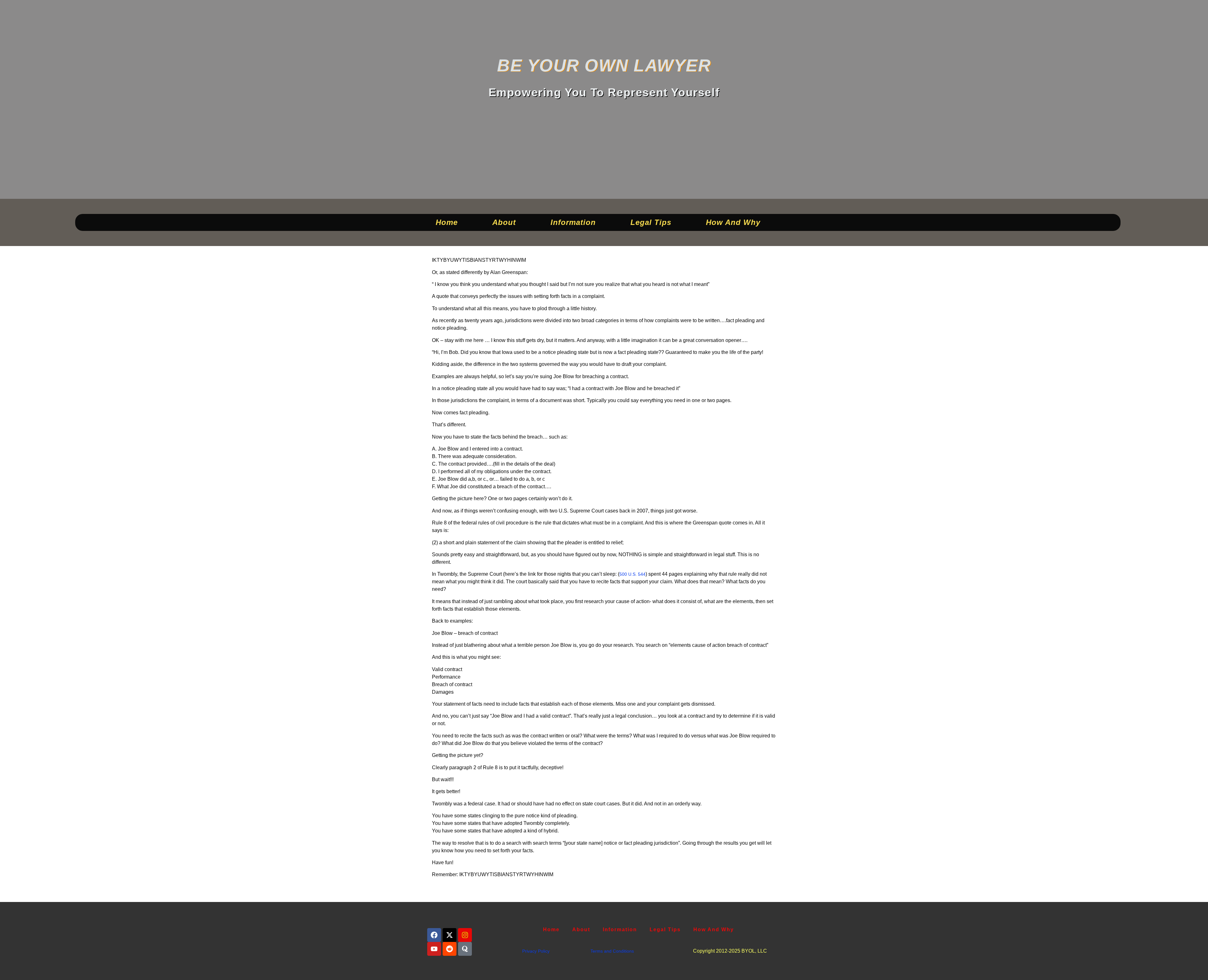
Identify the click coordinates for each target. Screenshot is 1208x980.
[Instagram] (465, 935)
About (504, 222)
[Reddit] (449, 949)
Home (447, 222)
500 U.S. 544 (632, 574)
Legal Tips (650, 222)
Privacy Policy (536, 951)
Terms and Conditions (612, 951)
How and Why (733, 222)
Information (573, 222)
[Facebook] (434, 935)
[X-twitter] (449, 935)
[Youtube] (434, 949)
